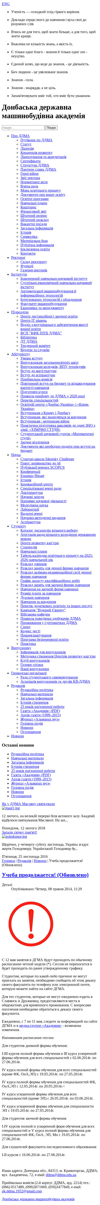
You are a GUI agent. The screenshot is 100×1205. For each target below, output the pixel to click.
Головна (8, 861)
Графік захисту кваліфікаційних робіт (50, 581)
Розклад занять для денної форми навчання (54, 568)
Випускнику (21, 648)
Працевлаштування (35, 635)
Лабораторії (29, 509)
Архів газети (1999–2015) (40, 715)
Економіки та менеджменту (42, 308)
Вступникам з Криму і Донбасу (45, 413)
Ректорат (18, 258)
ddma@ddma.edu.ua (61, 1175)
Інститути (19, 274)
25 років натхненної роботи (42, 707)
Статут (25, 144)
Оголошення (30, 732)
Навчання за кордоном (38, 602)
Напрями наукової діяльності (43, 501)
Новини (26, 728)
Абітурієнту (20, 354)
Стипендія (28, 547)
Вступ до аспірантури (37, 375)
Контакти (28, 253)
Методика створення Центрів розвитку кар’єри (58, 656)
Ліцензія (27, 148)
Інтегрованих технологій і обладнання (51, 299)
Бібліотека (28, 337)
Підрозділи (20, 312)
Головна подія (31, 723)
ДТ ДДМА (28, 341)
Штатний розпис (33, 216)
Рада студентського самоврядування (49, 677)
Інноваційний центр (36, 484)
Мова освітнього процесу (40, 190)
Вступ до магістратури (38, 371)
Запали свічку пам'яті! (19, 832)
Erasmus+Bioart (32, 476)
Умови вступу (31, 358)
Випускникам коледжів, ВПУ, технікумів (53, 367)
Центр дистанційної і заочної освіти (49, 316)
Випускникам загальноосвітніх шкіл (49, 362)
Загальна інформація (36, 228)
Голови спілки (31, 665)
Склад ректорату (33, 262)
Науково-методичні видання (42, 518)
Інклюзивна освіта (35, 249)
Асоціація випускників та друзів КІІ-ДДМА (55, 681)
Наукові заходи (32, 497)
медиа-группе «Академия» (40, 1026)
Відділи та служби (35, 350)
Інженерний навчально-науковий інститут (53, 278)
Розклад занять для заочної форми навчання (55, 585)
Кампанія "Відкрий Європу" (43, 610)
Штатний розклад (34, 220)
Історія (25, 232)
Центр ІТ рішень (33, 320)
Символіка (28, 237)
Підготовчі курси (34, 392)
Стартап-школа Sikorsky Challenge (47, 459)
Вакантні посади (33, 224)
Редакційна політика (36, 690)
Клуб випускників (35, 660)
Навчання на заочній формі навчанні (49, 589)
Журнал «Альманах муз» (40, 719)
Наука (16, 455)
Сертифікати (30, 161)
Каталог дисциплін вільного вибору (49, 530)
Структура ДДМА (34, 165)
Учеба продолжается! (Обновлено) (45, 875)
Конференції (30, 472)
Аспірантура (30, 522)
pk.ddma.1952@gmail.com (22, 1191)
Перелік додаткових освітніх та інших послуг (56, 606)
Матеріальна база (34, 241)
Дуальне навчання (34, 597)
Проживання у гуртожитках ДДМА (48, 623)
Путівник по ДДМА (36, 140)
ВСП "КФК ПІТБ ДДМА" (41, 333)
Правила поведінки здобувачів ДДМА (50, 618)
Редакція (18, 686)
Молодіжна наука (34, 505)
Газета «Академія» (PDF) (40, 711)
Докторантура (31, 493)
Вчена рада (29, 186)
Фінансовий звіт (33, 211)
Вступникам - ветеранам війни (45, 421)
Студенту (18, 526)
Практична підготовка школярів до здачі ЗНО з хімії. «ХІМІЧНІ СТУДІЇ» (57, 427)
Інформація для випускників (43, 652)
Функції (26, 266)
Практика (28, 644)
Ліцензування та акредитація (43, 157)
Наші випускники (34, 669)
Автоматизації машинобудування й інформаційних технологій (48, 293)
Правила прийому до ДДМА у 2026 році (52, 396)
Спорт (25, 627)
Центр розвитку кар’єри (39, 543)
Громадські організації (29, 673)
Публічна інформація (37, 245)
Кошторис (28, 207)
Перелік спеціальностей (39, 400)
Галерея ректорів (33, 270)
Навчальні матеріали (36, 694)
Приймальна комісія (36, 379)
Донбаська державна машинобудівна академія (38, 1199)
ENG (6, 4)
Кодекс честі (30, 631)
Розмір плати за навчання (40, 593)
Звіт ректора (30, 178)
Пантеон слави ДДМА (38, 169)
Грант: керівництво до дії (40, 463)
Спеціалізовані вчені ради (40, 488)
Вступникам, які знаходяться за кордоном (53, 417)
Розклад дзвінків (33, 564)
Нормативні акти (34, 182)
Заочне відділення (34, 442)
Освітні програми (34, 199)
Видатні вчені (31, 514)
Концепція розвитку (36, 153)
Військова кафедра (35, 614)
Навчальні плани (33, 203)
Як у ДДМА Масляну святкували (28, 804)
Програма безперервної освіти (44, 639)
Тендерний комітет (35, 346)
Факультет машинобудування (43, 304)
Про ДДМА (20, 136)
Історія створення (34, 702)
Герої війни (29, 174)
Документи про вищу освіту (42, 195)
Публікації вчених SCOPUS (42, 467)
